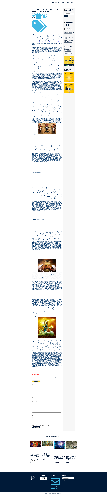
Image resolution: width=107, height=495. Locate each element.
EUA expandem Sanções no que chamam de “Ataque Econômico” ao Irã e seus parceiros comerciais (69, 50)
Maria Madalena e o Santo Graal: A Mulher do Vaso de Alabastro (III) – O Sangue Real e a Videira (69, 37)
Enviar (64, 480)
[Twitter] (68, 25)
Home (53, 2)
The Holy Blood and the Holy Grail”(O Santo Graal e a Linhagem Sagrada (50, 41)
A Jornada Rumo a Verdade (68, 53)
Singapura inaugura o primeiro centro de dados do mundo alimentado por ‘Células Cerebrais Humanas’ (69, 41)
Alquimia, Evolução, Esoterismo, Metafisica (39, 32)
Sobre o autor (57, 2)
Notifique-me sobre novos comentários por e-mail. (41, 423)
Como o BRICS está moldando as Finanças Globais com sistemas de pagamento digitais (69, 33)
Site (33, 418)
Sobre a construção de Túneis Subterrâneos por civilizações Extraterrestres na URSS (68, 46)
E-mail (33, 415)
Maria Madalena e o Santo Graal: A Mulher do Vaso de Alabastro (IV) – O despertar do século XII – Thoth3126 (48, 394)
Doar (63, 2)
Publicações (67, 2)
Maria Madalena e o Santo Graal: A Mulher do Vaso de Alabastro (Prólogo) (45, 377)
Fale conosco (53, 475)
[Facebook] (66, 25)
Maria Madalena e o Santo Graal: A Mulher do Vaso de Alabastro (43, 376)
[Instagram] (65, 25)
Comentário (34, 401)
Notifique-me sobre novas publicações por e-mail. (41, 425)
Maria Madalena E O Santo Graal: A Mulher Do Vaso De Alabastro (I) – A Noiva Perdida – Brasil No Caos (48, 389)
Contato (72, 2)
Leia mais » (31, 462)
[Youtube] (70, 25)
